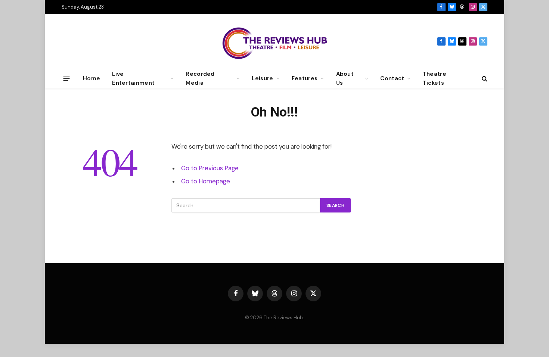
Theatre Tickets (434, 78)
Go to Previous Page (210, 168)
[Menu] (66, 78)
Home (91, 78)
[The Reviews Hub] (274, 41)
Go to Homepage (205, 181)
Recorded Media (200, 78)
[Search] (483, 78)
